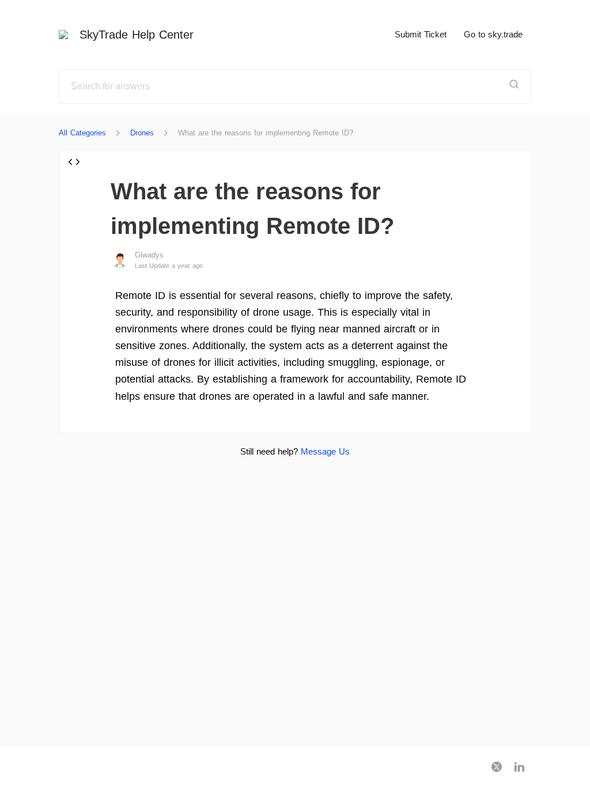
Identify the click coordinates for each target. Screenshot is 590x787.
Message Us (325, 451)
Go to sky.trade (493, 34)
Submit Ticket (421, 34)
